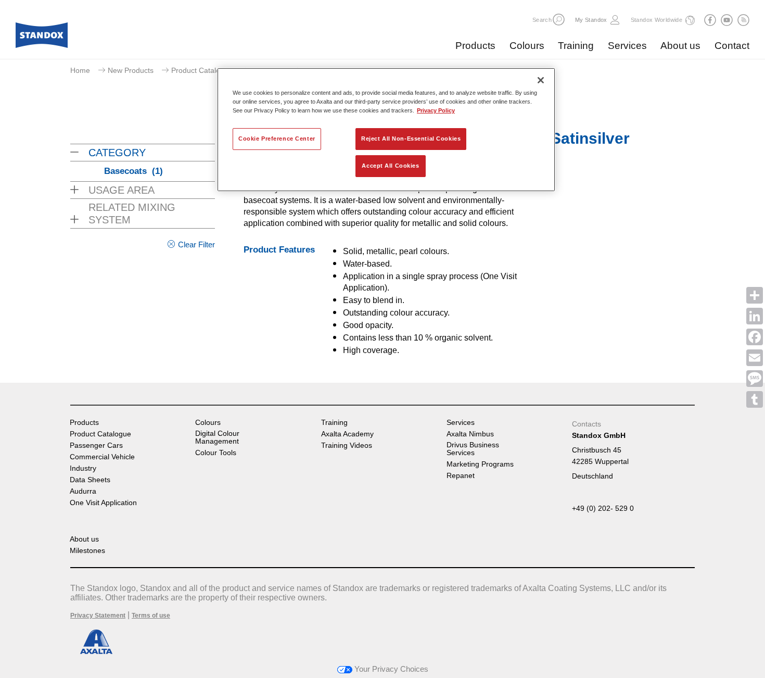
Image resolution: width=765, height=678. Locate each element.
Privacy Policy (436, 110)
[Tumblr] (754, 399)
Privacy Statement (97, 615)
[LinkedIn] (754, 316)
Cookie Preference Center (276, 138)
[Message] (754, 378)
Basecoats (133, 171)
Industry (83, 468)
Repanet (461, 476)
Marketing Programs (480, 464)
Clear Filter (196, 244)
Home (80, 70)
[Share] (754, 295)
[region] (386, 130)
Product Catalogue (202, 70)
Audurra (83, 491)
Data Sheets (90, 480)
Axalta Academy (347, 434)
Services (627, 45)
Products (475, 45)
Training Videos (346, 445)
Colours (526, 45)
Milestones (87, 551)
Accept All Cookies (390, 165)
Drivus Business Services (473, 449)
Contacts (586, 424)
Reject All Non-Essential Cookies (411, 138)
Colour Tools (215, 453)
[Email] (754, 357)
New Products (131, 70)
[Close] (540, 80)
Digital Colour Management (217, 437)
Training (576, 45)
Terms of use (151, 615)
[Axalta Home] (42, 38)
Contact (732, 45)
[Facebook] (754, 337)
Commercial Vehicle (102, 457)
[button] (559, 20)
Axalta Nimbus (470, 434)
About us (680, 45)
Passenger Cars (96, 445)
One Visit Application (103, 503)
